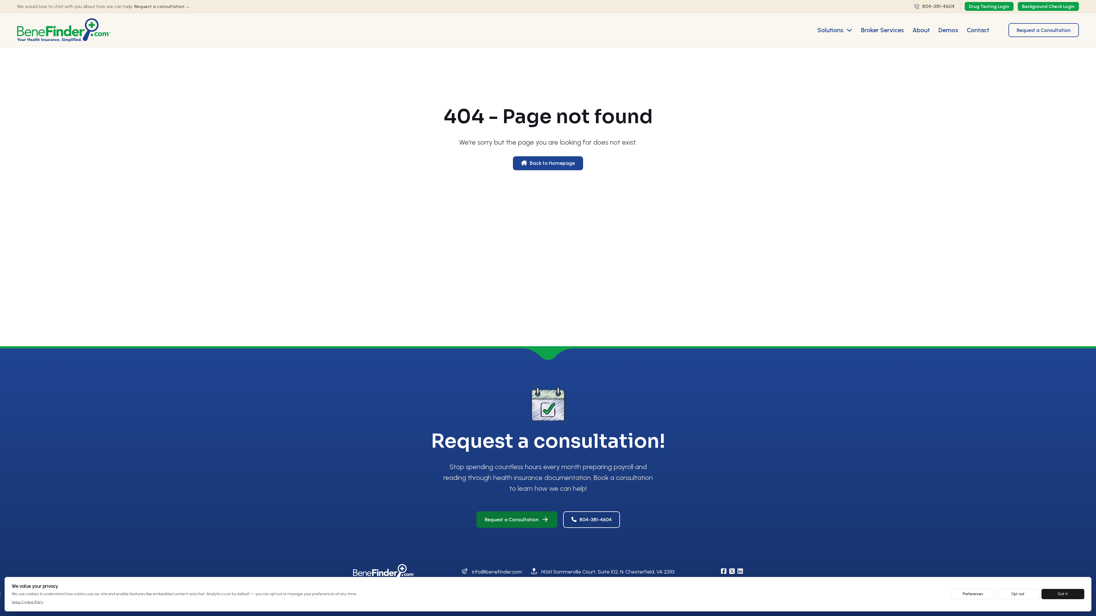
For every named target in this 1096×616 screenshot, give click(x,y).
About (921, 30)
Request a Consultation (1044, 30)
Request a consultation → (162, 6)
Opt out (1018, 594)
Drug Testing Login (989, 6)
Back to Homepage (552, 163)
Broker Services (882, 30)
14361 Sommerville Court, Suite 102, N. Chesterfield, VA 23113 (608, 572)
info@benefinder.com (497, 572)
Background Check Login (1048, 6)
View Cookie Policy (27, 602)
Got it (1063, 594)
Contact (978, 30)
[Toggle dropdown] (849, 30)
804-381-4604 (595, 519)
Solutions (830, 30)
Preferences (973, 594)
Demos (948, 30)
